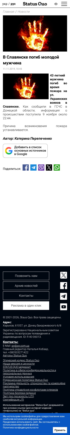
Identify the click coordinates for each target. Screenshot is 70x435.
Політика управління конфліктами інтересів (30, 389)
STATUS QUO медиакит (17, 366)
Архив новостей (26, 286)
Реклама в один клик (26, 305)
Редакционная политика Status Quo (25, 380)
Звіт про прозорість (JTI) (18, 396)
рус (13, 4)
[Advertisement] (35, 212)
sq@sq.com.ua (20, 345)
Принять (60, 430)
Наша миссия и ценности (19, 363)
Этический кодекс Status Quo (21, 360)
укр (4, 4)
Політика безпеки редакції (19, 393)
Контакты (10, 342)
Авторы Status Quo (15, 355)
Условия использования (18, 376)
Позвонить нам (26, 276)
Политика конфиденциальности (20, 427)
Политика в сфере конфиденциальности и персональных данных (29, 372)
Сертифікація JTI (13, 399)
